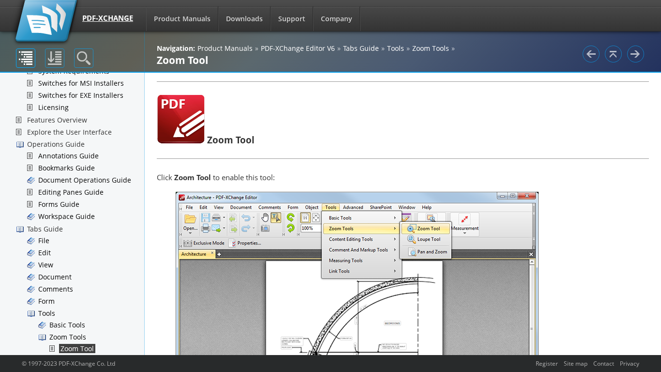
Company (336, 18)
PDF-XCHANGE (107, 18)
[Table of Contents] (25, 58)
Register (547, 363)
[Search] (83, 58)
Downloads (244, 18)
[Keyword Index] (54, 58)
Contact (603, 363)
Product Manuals (182, 18)
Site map (575, 363)
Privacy (629, 363)
